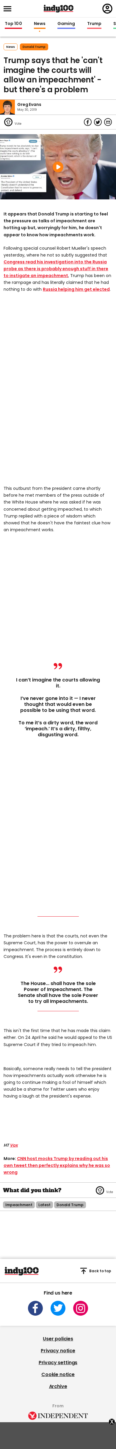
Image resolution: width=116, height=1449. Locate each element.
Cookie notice (58, 1374)
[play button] (58, 166)
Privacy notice (58, 1350)
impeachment (18, 1204)
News (40, 23)
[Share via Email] (108, 122)
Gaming (66, 23)
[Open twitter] (58, 1308)
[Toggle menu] (9, 8)
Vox (14, 1145)
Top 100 (13, 23)
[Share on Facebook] (88, 122)
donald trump (34, 47)
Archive (58, 1386)
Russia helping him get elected (76, 289)
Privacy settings (58, 1362)
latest (44, 1204)
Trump (94, 23)
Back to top (100, 1270)
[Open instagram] (80, 1308)
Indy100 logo (58, 8)
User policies (58, 1338)
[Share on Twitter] (98, 122)
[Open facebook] (35, 1308)
